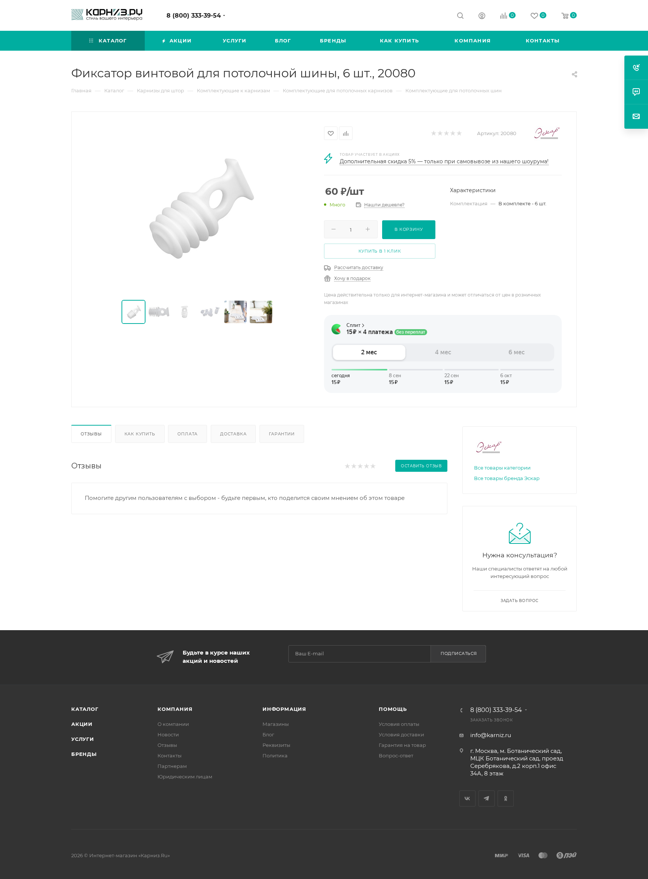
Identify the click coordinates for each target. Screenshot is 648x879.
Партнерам (172, 766)
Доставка (233, 433)
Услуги (82, 739)
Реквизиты (276, 745)
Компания (175, 709)
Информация (284, 709)
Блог (268, 734)
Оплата (187, 433)
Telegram (486, 798)
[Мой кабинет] (481, 16)
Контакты (170, 756)
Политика (275, 756)
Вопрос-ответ (396, 756)
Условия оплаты (399, 724)
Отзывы (91, 433)
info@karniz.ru (490, 735)
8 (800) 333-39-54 (193, 15)
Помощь (393, 709)
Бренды (84, 754)
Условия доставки (401, 734)
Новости (168, 734)
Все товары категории (502, 468)
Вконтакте (467, 798)
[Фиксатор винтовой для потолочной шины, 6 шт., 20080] (198, 206)
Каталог (85, 709)
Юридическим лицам (185, 777)
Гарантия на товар (402, 745)
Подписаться (459, 653)
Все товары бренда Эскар (507, 478)
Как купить (139, 433)
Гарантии (281, 433)
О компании (173, 724)
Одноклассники (506, 798)
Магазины (275, 724)
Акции (82, 724)
